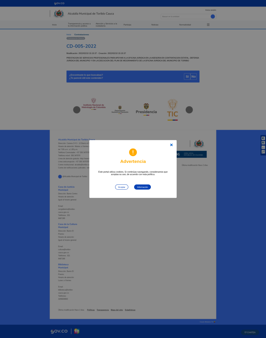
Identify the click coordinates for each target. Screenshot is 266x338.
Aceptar (121, 187)
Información (142, 187)
